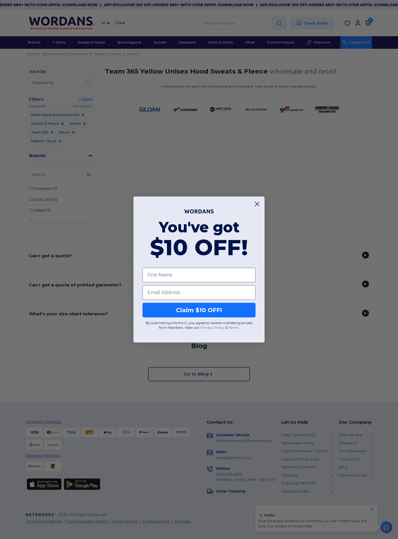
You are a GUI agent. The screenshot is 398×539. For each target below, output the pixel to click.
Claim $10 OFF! (199, 310)
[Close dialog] (257, 204)
